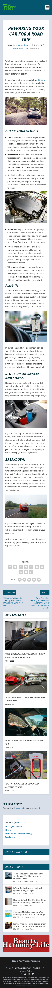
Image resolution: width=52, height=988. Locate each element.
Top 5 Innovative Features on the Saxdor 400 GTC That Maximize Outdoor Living (28, 876)
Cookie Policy (26, 971)
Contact (9, 968)
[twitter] (25, 974)
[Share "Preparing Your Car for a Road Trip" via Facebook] (10, 566)
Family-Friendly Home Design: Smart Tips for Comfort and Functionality (29, 925)
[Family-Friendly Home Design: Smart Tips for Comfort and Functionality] (8, 925)
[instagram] (33, 974)
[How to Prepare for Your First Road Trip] (26, 722)
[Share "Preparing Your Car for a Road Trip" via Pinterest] (31, 566)
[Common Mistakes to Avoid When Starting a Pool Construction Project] (8, 913)
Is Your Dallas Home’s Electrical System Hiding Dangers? (27, 889)
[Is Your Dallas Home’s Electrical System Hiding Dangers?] (8, 890)
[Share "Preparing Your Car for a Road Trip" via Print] (31, 572)
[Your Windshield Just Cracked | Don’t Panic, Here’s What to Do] (26, 635)
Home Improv (28, 893)
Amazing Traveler (23, 45)
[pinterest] (29, 974)
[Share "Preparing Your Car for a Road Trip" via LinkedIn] (36, 566)
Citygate (41, 80)
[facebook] (21, 974)
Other (26, 881)
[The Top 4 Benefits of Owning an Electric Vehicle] (26, 765)
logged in (18, 808)
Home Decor (29, 905)
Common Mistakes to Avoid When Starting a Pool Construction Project (30, 913)
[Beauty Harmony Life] (26, 951)
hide (17, 822)
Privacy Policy (38, 968)
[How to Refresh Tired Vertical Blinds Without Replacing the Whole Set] (8, 901)
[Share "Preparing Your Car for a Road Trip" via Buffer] (42, 566)
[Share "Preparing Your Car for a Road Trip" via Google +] (20, 566)
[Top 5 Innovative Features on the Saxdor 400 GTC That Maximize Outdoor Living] (8, 875)
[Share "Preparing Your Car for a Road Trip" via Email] (26, 572)
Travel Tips (18, 48)
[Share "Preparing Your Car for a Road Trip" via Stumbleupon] (20, 572)
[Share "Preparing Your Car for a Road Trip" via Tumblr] (26, 566)
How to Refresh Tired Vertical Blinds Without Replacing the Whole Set (29, 901)
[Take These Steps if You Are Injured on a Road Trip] (26, 679)
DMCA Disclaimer (23, 968)
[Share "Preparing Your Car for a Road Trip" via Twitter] (15, 566)
